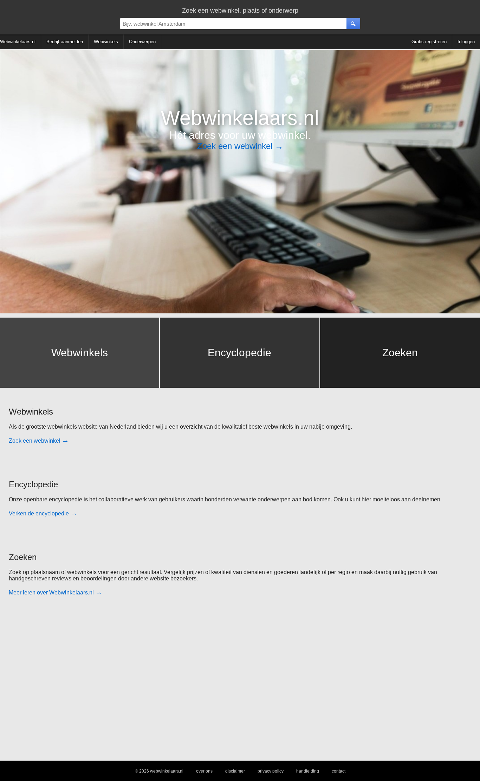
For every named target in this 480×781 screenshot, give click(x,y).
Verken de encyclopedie (43, 513)
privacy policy (271, 771)
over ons (204, 771)
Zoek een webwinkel (240, 146)
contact (338, 771)
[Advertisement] (219, 680)
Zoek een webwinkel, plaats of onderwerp (240, 10)
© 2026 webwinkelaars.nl (159, 771)
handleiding (307, 771)
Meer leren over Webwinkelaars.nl (55, 592)
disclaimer (235, 771)
